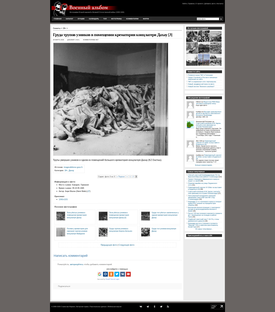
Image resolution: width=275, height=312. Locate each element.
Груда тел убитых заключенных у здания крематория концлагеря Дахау (165, 215)
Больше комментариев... (204, 165)
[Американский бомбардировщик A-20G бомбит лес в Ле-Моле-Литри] (192, 42)
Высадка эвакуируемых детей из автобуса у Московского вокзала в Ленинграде (208, 113)
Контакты (220, 3)
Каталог (69, 19)
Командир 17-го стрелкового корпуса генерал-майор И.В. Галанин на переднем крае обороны (205, 203)
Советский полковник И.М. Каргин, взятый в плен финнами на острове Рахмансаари (208, 125)
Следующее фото (126, 245)
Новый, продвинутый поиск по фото (201, 84)
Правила (191, 3)
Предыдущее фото (109, 245)
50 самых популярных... (204, 229)
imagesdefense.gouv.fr (73, 167)
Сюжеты (57, 28)
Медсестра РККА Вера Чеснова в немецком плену (208, 102)
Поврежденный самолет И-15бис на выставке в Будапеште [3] (207, 142)
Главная (57, 19)
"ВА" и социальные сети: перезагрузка (202, 81)
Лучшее (81, 19)
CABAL (77, 40)
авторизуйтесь (76, 264)
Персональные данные (98, 306)
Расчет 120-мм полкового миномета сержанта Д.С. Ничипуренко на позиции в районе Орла (205, 215)
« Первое (121, 177)
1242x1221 (63, 199)
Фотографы (116, 19)
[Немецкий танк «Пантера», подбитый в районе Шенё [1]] (192, 53)
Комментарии (132, 19)
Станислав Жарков (68, 306)
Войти (184, 3)
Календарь (94, 19)
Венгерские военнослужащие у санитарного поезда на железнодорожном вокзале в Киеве (204, 209)
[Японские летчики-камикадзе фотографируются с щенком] (204, 42)
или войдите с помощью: (117, 269)
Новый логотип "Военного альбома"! (201, 86)
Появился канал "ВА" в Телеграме (200, 75)
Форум (146, 19)
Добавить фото (209, 3)
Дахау (71, 170)
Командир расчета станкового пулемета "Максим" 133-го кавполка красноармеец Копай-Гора (203, 225)
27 (89, 191)
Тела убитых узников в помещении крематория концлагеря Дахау (77, 215)
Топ (105, 19)
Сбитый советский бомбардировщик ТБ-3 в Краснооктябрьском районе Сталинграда (204, 176)
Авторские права (82, 306)
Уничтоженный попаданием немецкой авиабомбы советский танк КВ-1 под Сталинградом (201, 197)
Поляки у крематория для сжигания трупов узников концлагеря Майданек (77, 231)
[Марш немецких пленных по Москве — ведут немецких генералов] (216, 53)
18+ (64, 28)
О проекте (199, 3)
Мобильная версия (114, 306)
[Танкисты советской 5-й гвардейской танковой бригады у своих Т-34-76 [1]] (216, 42)
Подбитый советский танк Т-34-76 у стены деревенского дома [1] (203, 220)
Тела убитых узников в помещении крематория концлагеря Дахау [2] (119, 215)
